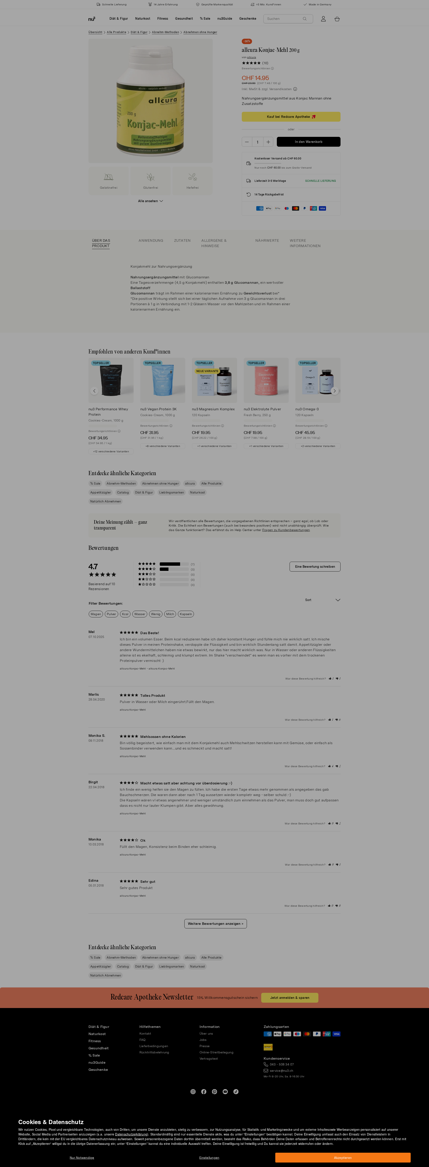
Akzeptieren (343, 1157)
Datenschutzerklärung (131, 1134)
